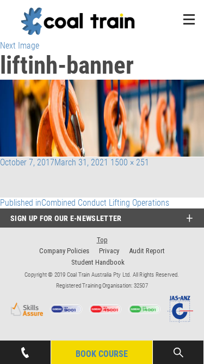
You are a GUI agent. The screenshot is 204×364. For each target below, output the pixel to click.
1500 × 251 (129, 162)
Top (102, 240)
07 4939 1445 (25, 346)
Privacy (109, 251)
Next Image (19, 45)
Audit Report (147, 251)
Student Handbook (98, 262)
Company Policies (64, 251)
